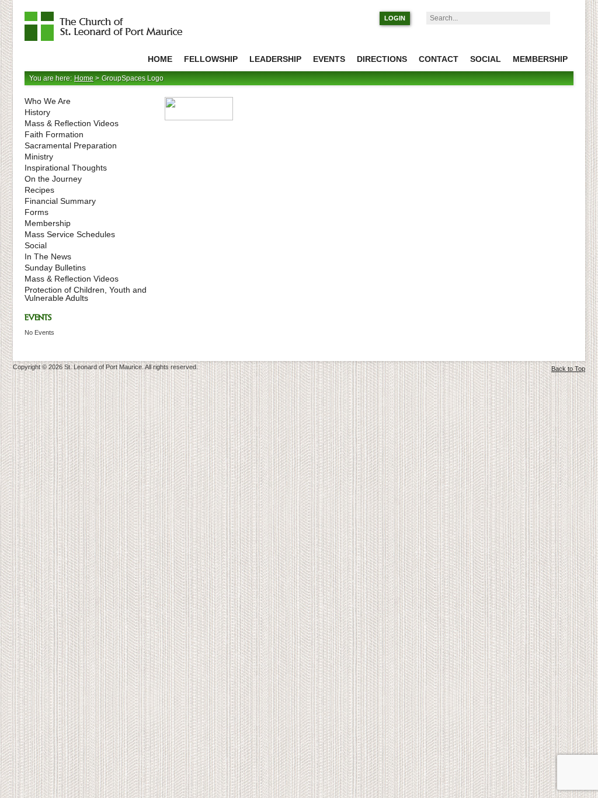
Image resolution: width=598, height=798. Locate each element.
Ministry (39, 156)
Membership (540, 59)
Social (485, 59)
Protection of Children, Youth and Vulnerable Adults (86, 294)
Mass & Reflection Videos (72, 123)
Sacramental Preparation (71, 145)
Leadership (275, 59)
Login (394, 18)
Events (329, 59)
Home (160, 59)
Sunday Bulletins (55, 267)
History (37, 112)
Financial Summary (60, 201)
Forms (36, 212)
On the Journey (53, 178)
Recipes (39, 190)
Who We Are (48, 101)
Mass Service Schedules (70, 234)
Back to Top (568, 368)
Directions (382, 59)
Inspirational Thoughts (66, 167)
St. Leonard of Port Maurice (109, 26)
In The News (48, 256)
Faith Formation (54, 134)
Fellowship (211, 59)
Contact (438, 59)
